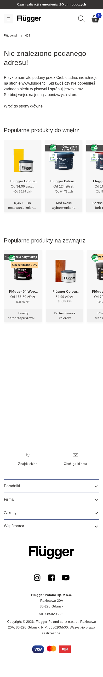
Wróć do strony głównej (24, 106)
